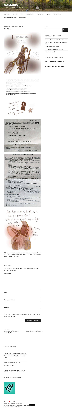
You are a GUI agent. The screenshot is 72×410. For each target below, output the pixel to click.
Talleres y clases (57, 14)
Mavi (22, 14)
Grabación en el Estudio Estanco (52, 46)
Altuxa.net (19, 403)
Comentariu (8, 273)
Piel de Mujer (15, 14)
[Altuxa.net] (10, 402)
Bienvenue (6, 14)
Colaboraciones (40, 14)
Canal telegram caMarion (14, 371)
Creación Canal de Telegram (56, 61)
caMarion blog (22, 17)
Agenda (48, 14)
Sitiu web (6, 307)
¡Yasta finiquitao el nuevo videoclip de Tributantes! (56, 39)
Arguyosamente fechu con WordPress (12, 406)
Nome (6, 292)
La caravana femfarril (50, 51)
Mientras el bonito (30, 14)
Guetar (46, 26)
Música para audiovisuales (10, 17)
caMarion (12, 4)
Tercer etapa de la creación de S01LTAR (54, 49)
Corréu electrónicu (9, 300)
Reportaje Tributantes (58, 66)
